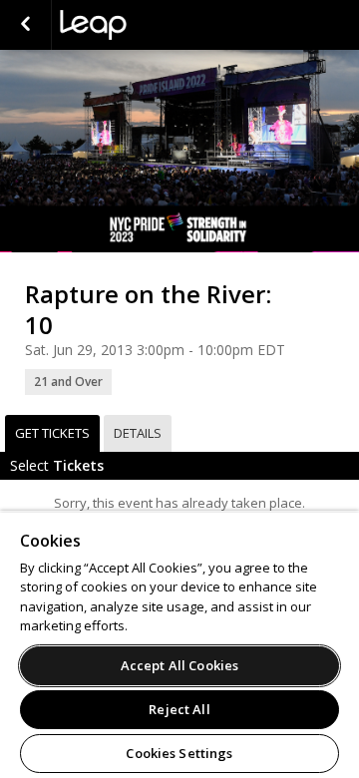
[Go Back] (25, 25)
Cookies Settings (179, 753)
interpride (159, 25)
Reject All (179, 709)
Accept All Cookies (179, 665)
